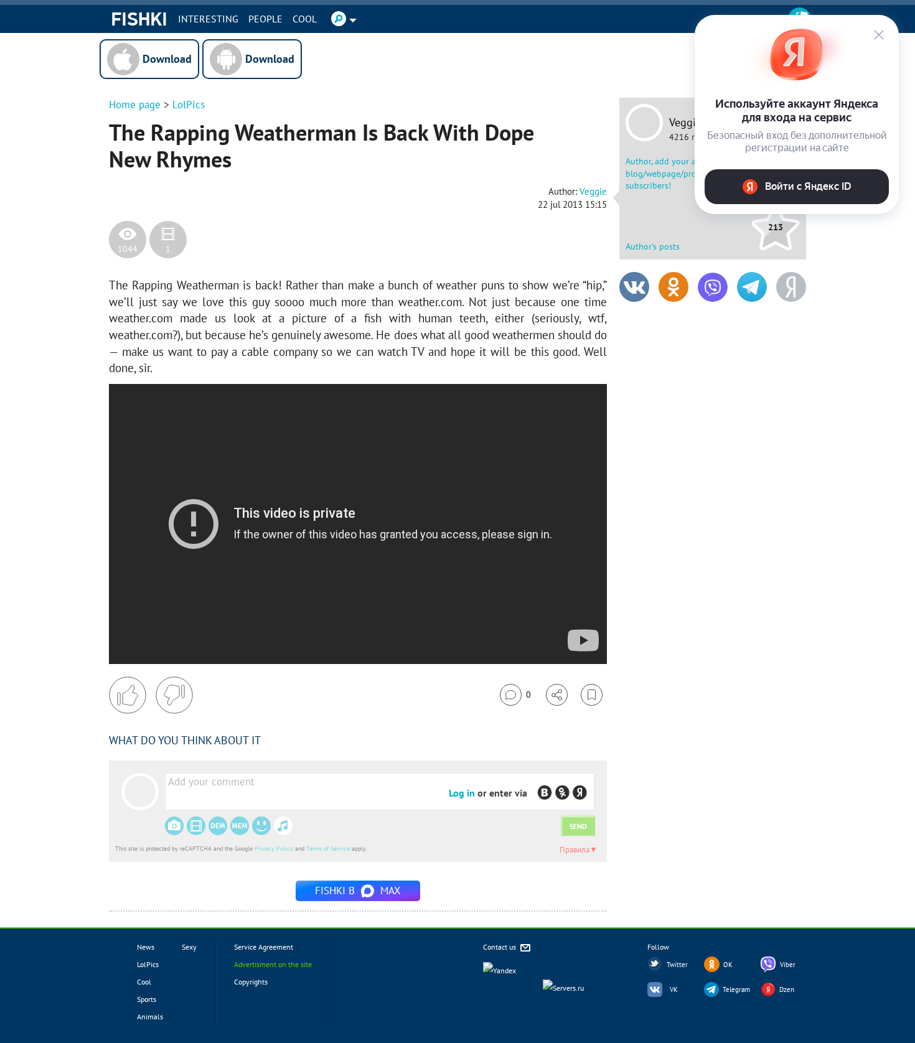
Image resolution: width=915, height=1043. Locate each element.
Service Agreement (263, 947)
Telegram (736, 989)
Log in (462, 793)
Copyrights (251, 981)
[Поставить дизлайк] (174, 695)
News (145, 947)
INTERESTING (208, 18)
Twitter (677, 964)
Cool (305, 18)
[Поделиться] (557, 695)
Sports (146, 999)
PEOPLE (265, 18)
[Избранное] (592, 695)
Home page (135, 104)
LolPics (188, 104)
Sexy (189, 947)
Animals (150, 1016)
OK (728, 964)
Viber (787, 964)
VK (674, 989)
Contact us (500, 947)
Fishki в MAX (358, 890)
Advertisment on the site (273, 964)
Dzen (786, 989)
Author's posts (653, 246)
